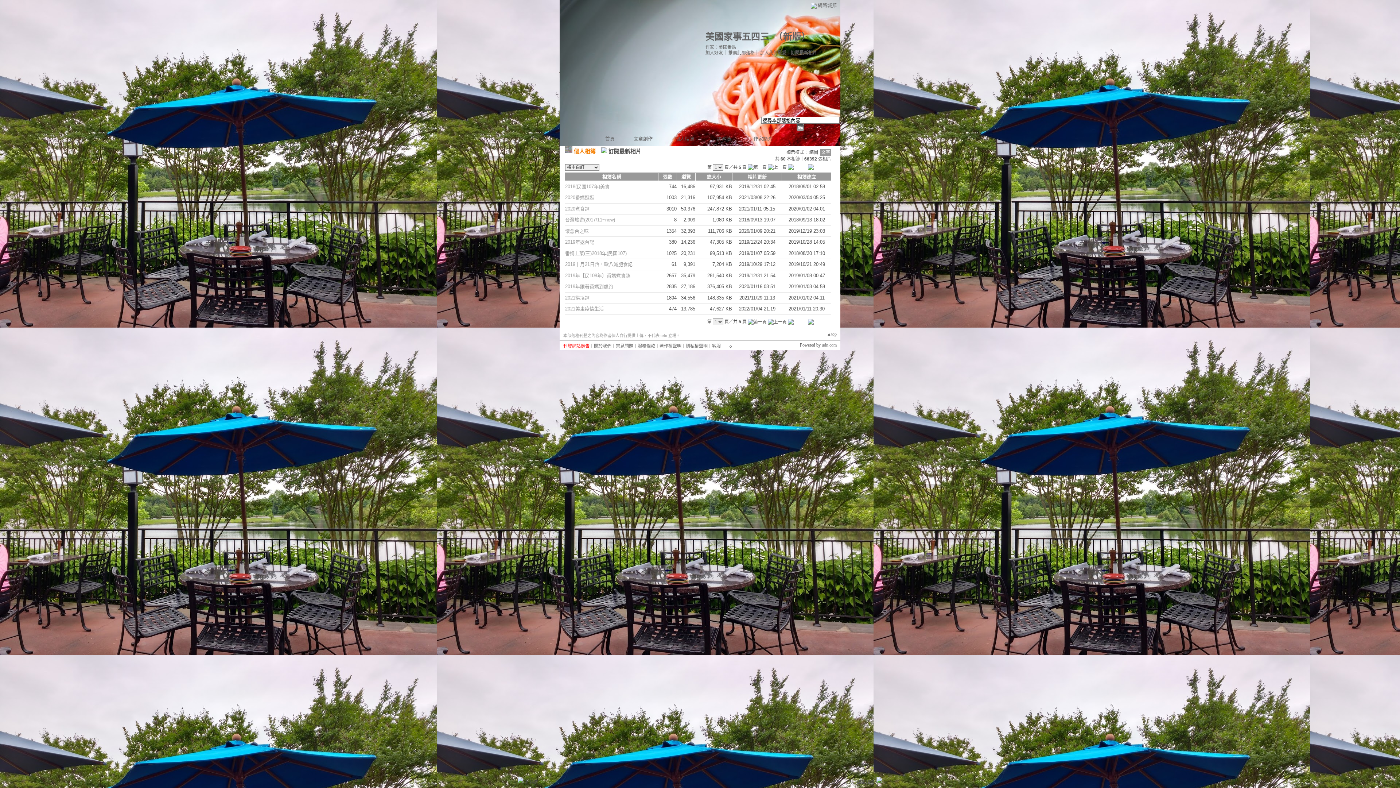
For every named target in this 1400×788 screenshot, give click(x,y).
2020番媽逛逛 (579, 197)
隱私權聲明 (697, 346)
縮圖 (813, 152)
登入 (836, 782)
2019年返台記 (579, 242)
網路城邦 (827, 5)
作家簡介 (763, 139)
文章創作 (643, 139)
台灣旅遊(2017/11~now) (590, 220)
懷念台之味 (577, 231)
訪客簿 (724, 139)
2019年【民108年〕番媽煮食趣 (597, 275)
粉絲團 (531, 782)
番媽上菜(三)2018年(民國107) (596, 253)
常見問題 (624, 346)
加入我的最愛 (773, 52)
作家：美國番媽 (720, 47)
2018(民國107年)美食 (587, 186)
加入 (848, 782)
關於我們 (602, 346)
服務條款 (646, 346)
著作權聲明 (670, 346)
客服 (716, 346)
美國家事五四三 (737, 37)
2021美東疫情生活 (584, 309)
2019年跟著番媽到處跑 (589, 286)
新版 (792, 37)
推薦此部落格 (741, 52)
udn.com (829, 345)
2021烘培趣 (577, 298)
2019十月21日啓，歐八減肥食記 (599, 264)
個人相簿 (684, 139)
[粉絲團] (521, 780)
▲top (832, 334)
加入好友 (714, 52)
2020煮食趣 (577, 209)
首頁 (610, 139)
